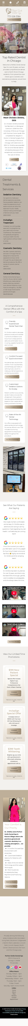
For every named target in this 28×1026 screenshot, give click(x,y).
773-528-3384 (14, 16)
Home (14, 990)
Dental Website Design (17, 1012)
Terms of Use (16, 1010)
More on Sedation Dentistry (13, 407)
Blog (14, 994)
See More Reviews (14, 641)
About (14, 992)
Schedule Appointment (14, 693)
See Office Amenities (12, 376)
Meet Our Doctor (11, 348)
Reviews (14, 995)
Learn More (14, 48)
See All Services (8, 294)
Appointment (14, 999)
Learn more (14, 159)
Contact (14, 997)
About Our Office (11, 886)
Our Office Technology (12, 439)
